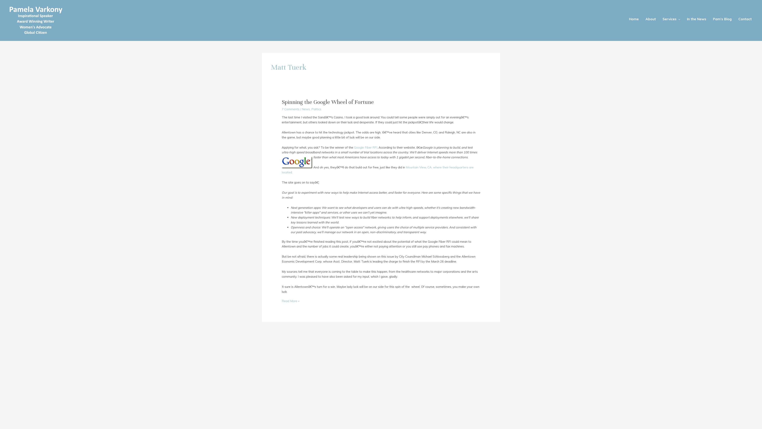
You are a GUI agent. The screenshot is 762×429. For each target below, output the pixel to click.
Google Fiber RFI (365, 147)
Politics (316, 109)
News (306, 109)
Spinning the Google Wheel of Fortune (328, 102)
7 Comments (290, 109)
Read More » (290, 301)
